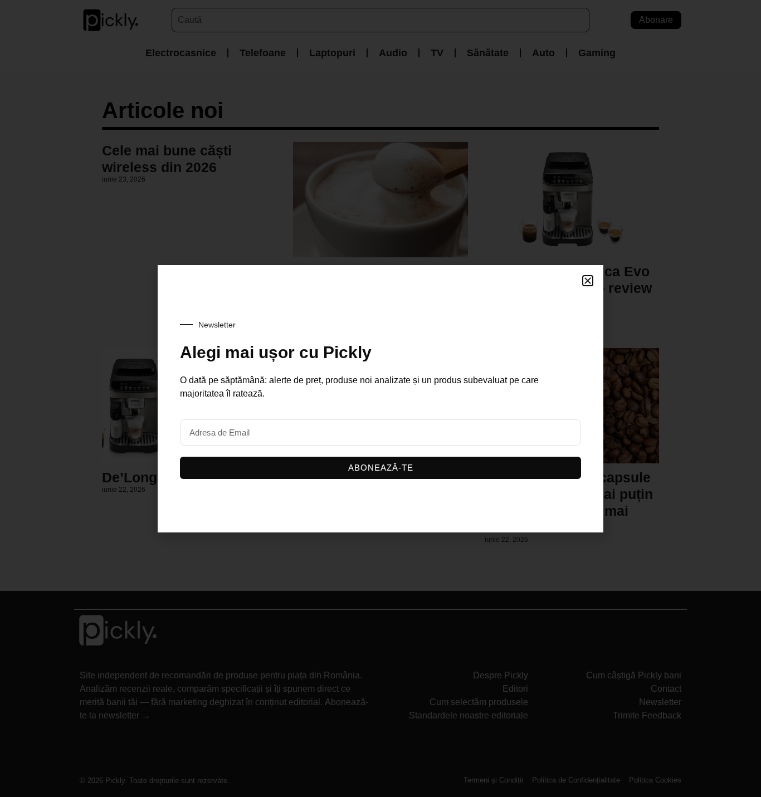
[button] (587, 280)
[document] (380, 398)
